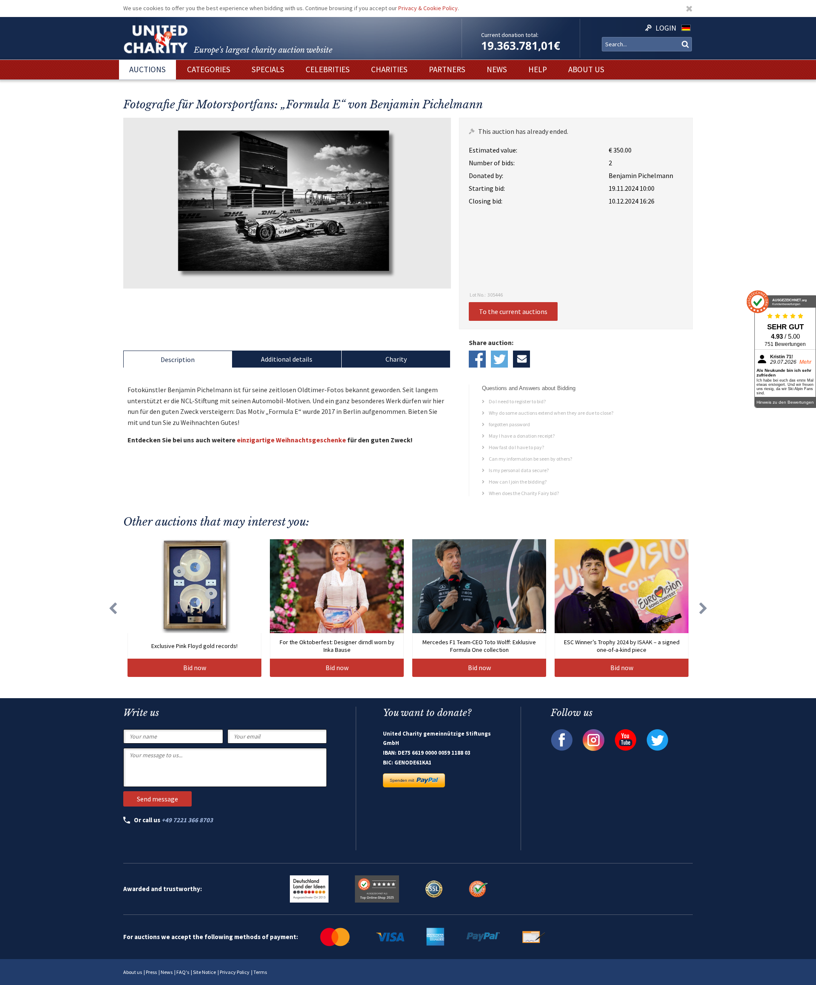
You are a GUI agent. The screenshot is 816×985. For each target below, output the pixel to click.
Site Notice (204, 972)
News (167, 972)
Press (151, 972)
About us (132, 972)
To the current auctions (513, 311)
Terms (260, 972)
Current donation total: (509, 35)
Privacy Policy (234, 972)
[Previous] (112, 608)
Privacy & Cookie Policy (428, 8)
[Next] (703, 608)
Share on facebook (477, 359)
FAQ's (182, 972)
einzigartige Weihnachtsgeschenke (291, 440)
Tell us (521, 359)
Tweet (499, 359)
